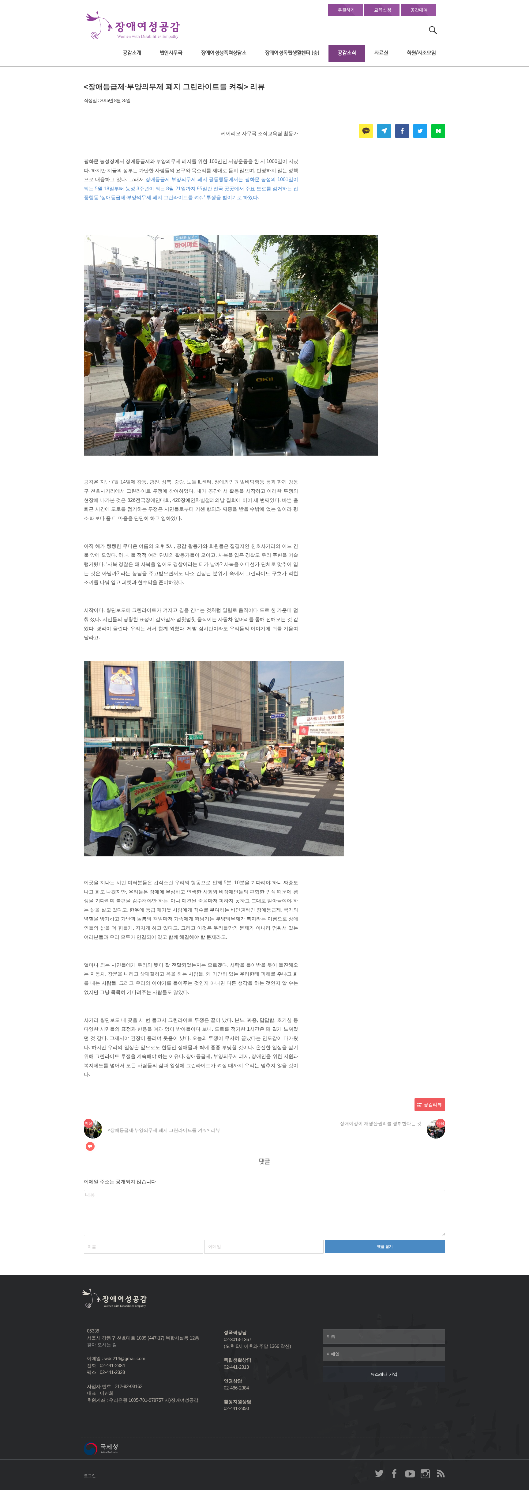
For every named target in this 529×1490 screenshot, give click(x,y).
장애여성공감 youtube (410, 1473)
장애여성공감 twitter (379, 1473)
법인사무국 (171, 52)
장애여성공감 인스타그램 (425, 1473)
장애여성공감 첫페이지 (133, 25)
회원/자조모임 (421, 52)
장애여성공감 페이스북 (394, 1473)
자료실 (381, 52)
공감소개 (132, 52)
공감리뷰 (433, 1104)
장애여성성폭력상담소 (223, 52)
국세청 (114, 1448)
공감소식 (347, 52)
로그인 (90, 1475)
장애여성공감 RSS (440, 1473)
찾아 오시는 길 (102, 1344)
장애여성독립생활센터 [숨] (292, 52)
